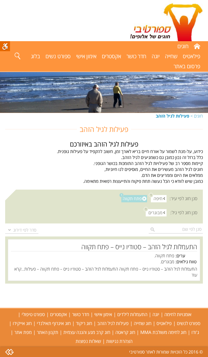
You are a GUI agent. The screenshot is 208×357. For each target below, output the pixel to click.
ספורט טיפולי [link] (33, 314)
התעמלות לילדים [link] (132, 314)
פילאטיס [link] (191, 56)
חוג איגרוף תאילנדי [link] (54, 323)
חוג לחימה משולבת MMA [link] (163, 332)
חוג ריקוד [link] (84, 323)
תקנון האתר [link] (47, 332)
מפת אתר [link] (23, 332)
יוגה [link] (156, 56)
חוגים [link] (198, 116)
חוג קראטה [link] (125, 332)
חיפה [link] (156, 198)
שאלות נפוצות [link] (88, 341)
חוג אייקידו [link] (22, 323)
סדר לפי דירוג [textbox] (24, 230)
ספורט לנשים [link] (188, 323)
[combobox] (21, 230)
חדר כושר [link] (136, 56)
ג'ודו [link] (195, 332)
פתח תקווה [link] (131, 198)
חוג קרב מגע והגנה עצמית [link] (86, 332)
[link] (160, 20)
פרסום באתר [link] (187, 66)
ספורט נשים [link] (58, 56)
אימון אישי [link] (86, 56)
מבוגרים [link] (154, 212)
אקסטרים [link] (111, 56)
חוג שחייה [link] (142, 323)
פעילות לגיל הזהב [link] (113, 323)
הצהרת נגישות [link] (119, 341)
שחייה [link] (171, 56)
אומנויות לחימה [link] (177, 314)
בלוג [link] (35, 56)
